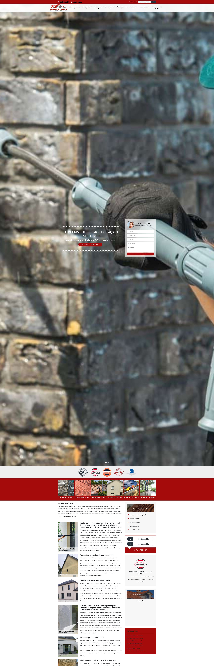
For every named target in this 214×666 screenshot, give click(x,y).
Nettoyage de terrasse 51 (74, 7)
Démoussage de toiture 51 (122, 7)
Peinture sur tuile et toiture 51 (157, 7)
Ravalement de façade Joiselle (134, 640)
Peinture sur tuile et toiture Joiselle (136, 650)
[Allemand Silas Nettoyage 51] (58, 8)
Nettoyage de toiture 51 (110, 7)
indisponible (65, 1)
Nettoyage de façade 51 (144, 7)
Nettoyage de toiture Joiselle (134, 643)
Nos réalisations (90, 245)
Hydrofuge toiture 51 (133, 7)
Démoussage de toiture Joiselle (135, 645)
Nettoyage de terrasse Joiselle (135, 635)
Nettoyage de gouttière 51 (86, 7)
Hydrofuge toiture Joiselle (133, 648)
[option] (107, 266)
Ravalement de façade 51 (98, 7)
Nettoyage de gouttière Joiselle (135, 638)
